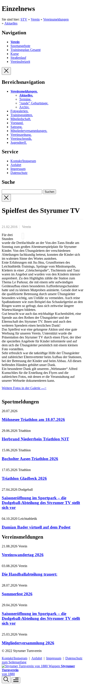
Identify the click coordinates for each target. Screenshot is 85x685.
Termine (25, 99)
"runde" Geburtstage (33, 103)
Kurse (14, 54)
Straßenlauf (18, 58)
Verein (35, 19)
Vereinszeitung (21, 135)
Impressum (18, 169)
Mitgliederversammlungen (28, 131)
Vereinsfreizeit (20, 61)
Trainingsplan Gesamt (25, 50)
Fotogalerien (19, 111)
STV (23, 19)
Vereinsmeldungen (56, 19)
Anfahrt (15, 165)
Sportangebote (20, 46)
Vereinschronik (21, 138)
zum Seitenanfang (14, 662)
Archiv (24, 107)
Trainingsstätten (21, 115)
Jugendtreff (18, 142)
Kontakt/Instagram (23, 161)
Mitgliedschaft (20, 119)
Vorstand (17, 123)
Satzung (16, 127)
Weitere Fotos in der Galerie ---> (24, 388)
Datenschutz (18, 173)
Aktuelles (10, 23)
